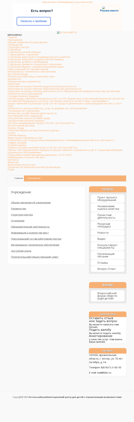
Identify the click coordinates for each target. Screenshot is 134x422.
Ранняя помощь (17, 135)
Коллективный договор (21, 125)
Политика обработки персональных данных (33, 130)
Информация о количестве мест (26, 157)
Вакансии (13, 162)
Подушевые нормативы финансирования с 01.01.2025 (40, 154)
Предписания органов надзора (26, 120)
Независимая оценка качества (108, 207)
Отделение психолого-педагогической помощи (36, 59)
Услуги (11, 132)
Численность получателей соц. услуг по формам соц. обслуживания (47, 108)
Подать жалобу (100, 330)
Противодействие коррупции (25, 115)
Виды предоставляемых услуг (25, 137)
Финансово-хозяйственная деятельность (32, 113)
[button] (15, 34)
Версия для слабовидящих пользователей (67, 2)
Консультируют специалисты (107, 246)
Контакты (13, 159)
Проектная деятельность (106, 216)
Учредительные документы (24, 81)
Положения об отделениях (24, 110)
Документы (14, 78)
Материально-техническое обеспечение (32, 71)
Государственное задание (23, 96)
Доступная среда (18, 74)
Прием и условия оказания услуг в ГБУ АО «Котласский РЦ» (43, 147)
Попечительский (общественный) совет (31, 76)
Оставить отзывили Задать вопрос (103, 319)
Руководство (15, 44)
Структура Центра (18, 47)
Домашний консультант (22, 164)
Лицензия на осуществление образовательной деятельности (44, 88)
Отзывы (102, 262)
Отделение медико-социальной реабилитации (36, 66)
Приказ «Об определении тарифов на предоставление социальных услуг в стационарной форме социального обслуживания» (65, 151)
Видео (101, 239)
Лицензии (14, 83)
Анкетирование (100, 336)
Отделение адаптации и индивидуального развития (39, 56)
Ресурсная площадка (104, 225)
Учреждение (15, 39)
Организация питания (105, 255)
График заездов (17, 142)
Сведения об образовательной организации (34, 167)
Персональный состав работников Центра (36, 238)
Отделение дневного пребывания (28, 61)
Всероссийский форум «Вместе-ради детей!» (107, 295)
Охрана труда (16, 127)
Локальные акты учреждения (25, 93)
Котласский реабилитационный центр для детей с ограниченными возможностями (75, 397)
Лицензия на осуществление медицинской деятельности (42, 86)
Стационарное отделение (23, 54)
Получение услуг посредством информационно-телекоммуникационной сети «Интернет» (61, 140)
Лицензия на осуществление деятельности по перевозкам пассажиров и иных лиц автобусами (64, 91)
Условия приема (17, 145)
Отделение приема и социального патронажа (35, 64)
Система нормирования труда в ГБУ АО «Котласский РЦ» (41, 123)
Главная (12, 37)
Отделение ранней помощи (24, 52)
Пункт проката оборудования (107, 199)
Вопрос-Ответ (106, 269)
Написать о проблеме (34, 21)
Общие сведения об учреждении (27, 42)
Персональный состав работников (28, 69)
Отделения (14, 49)
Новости (103, 232)
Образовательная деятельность (30, 226)
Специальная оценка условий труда (29, 118)
